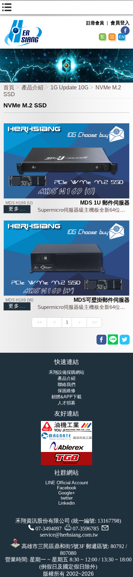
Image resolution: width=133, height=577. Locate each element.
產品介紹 (32, 87)
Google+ (66, 492)
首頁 (8, 87)
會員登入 (120, 22)
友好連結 (66, 413)
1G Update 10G (69, 87)
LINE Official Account (66, 482)
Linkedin (66, 503)
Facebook (66, 487)
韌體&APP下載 (66, 396)
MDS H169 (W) (19, 300)
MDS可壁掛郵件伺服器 (102, 300)
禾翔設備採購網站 (66, 372)
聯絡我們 (66, 384)
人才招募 (66, 402)
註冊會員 (95, 22)
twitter (67, 498)
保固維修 (66, 390)
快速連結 (66, 362)
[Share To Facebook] (101, 340)
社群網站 (66, 472)
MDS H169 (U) (19, 202)
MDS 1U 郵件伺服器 (105, 203)
